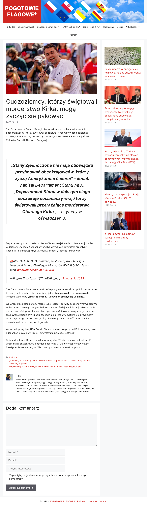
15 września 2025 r (73, 278)
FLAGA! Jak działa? (70, 27)
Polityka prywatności (87, 501)
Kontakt (73, 35)
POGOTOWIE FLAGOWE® (62, 501)
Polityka (13, 357)
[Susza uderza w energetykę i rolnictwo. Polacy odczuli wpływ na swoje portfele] (123, 62)
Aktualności (131, 27)
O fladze (11, 27)
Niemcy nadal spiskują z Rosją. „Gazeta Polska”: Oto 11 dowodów (122, 198)
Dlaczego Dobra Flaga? (48, 27)
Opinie (120, 27)
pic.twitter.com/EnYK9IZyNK (35, 270)
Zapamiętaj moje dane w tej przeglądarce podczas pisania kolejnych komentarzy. (48, 477)
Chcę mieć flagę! (26, 27)
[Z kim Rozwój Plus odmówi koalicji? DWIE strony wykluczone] (123, 227)
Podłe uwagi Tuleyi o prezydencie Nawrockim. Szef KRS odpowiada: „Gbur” (45, 366)
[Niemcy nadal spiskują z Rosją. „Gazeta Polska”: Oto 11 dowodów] (123, 188)
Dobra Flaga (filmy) (91, 27)
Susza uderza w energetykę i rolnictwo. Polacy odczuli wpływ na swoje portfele (123, 73)
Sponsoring (108, 27)
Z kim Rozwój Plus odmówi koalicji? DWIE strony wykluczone (120, 237)
